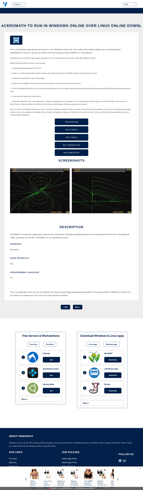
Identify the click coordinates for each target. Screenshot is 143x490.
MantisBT (108, 353)
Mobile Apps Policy (69, 462)
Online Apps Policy (69, 459)
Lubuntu (46, 353)
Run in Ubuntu (71, 129)
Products (17, 4)
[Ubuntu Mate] (33, 388)
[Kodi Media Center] (33, 372)
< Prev (65, 307)
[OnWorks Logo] (5, 4)
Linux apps (93, 344)
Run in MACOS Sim (71, 152)
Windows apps (111, 344)
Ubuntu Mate (48, 384)
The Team (13, 459)
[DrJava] (94, 388)
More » (25, 399)
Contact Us (13, 466)
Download (113, 360)
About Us (12, 462)
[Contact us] (124, 460)
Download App (71, 122)
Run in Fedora (71, 137)
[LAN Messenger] (94, 372)
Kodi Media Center (51, 369)
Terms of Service (68, 466)
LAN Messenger (111, 369)
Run (51, 360)
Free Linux (33, 344)
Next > (77, 307)
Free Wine (50, 344)
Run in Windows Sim (71, 145)
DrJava (107, 384)
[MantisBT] (94, 357)
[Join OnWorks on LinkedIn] (120, 460)
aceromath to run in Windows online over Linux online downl (71, 26)
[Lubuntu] (33, 357)
